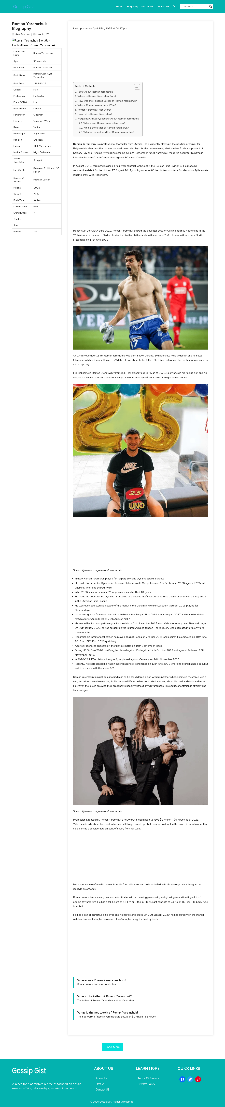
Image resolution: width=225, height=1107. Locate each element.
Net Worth (147, 6)
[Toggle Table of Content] (135, 87)
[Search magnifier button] (210, 6)
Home (119, 6)
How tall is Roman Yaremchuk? (94, 114)
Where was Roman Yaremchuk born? (104, 123)
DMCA (100, 1084)
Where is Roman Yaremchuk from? (96, 96)
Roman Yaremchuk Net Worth (94, 109)
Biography (132, 6)
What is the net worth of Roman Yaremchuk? (108, 132)
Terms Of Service (148, 1078)
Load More (112, 1047)
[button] (174, 6)
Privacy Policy (146, 1084)
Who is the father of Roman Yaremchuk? (106, 127)
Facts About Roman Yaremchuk (95, 91)
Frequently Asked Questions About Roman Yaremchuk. (108, 118)
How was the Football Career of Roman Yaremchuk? (107, 101)
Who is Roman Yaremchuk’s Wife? (96, 105)
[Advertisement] (140, 58)
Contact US (163, 6)
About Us (102, 1078)
